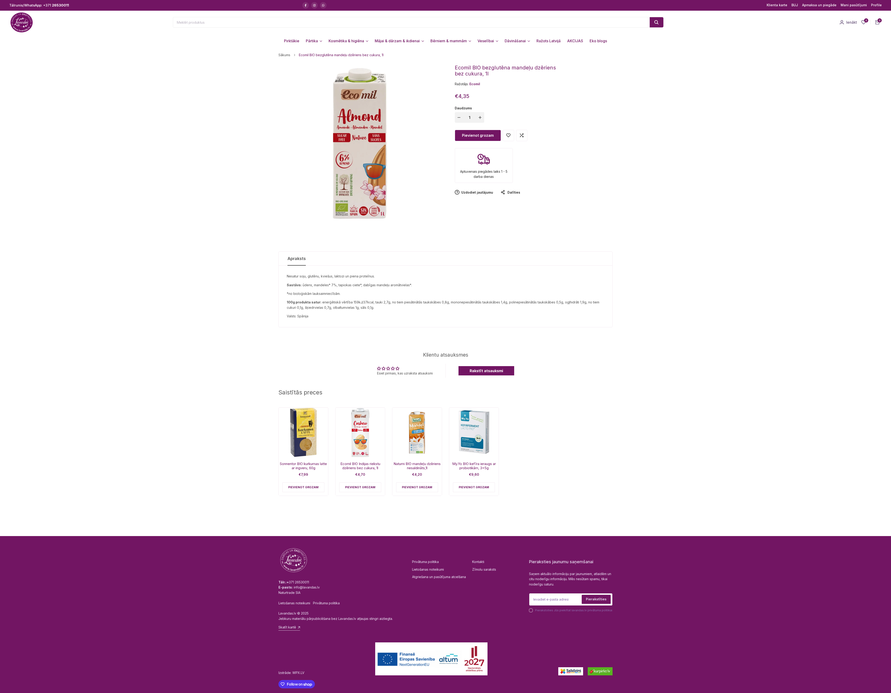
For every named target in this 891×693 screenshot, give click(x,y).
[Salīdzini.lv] (570, 671)
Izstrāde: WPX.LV (291, 673)
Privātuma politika (425, 562)
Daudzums (463, 108)
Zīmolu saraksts (484, 569)
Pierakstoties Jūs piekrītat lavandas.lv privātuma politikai (573, 610)
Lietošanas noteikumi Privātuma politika (309, 603)
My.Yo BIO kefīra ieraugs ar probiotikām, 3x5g (474, 466)
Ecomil (474, 84)
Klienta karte (777, 5)
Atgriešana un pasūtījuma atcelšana (439, 577)
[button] (508, 135)
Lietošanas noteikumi (428, 569)
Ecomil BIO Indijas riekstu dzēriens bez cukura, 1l (360, 466)
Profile (876, 5)
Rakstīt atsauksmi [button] (486, 370)
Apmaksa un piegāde (819, 5)
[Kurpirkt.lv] (600, 671)
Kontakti (478, 562)
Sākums (284, 55)
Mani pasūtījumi (854, 5)
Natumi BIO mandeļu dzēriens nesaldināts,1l (417, 466)
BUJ (794, 5)
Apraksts (296, 258)
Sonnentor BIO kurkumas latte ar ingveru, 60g (303, 466)
